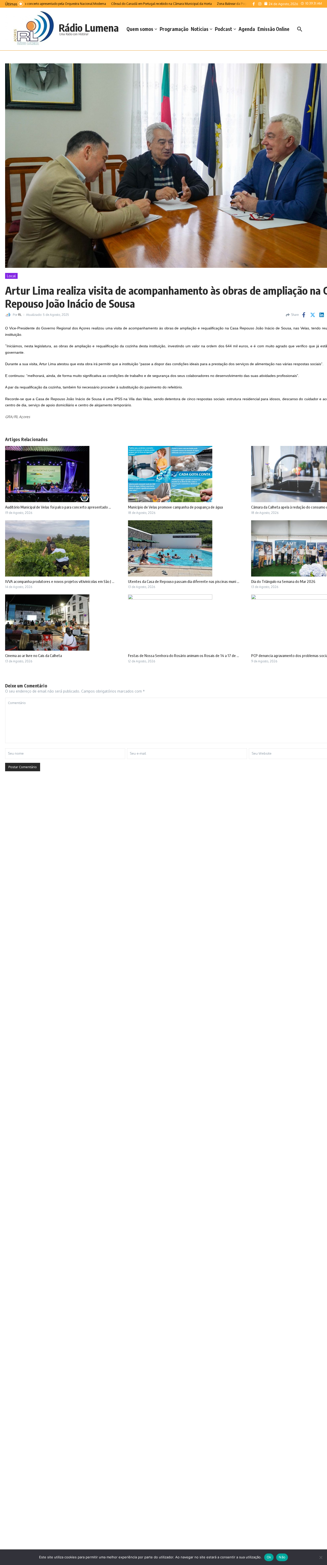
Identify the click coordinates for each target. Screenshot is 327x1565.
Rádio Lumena (89, 27)
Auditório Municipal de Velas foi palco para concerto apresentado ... (58, 507)
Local (11, 276)
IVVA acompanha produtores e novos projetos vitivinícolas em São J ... (59, 581)
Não (282, 1557)
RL (20, 315)
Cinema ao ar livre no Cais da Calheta (33, 655)
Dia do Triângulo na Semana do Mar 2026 (283, 581)
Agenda (247, 29)
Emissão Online (273, 29)
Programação (174, 29)
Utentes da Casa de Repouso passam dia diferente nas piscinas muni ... (183, 581)
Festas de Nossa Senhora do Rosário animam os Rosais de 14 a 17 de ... (183, 655)
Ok (269, 1557)
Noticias (199, 29)
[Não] (320, 1557)
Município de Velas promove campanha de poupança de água (175, 507)
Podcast (223, 29)
